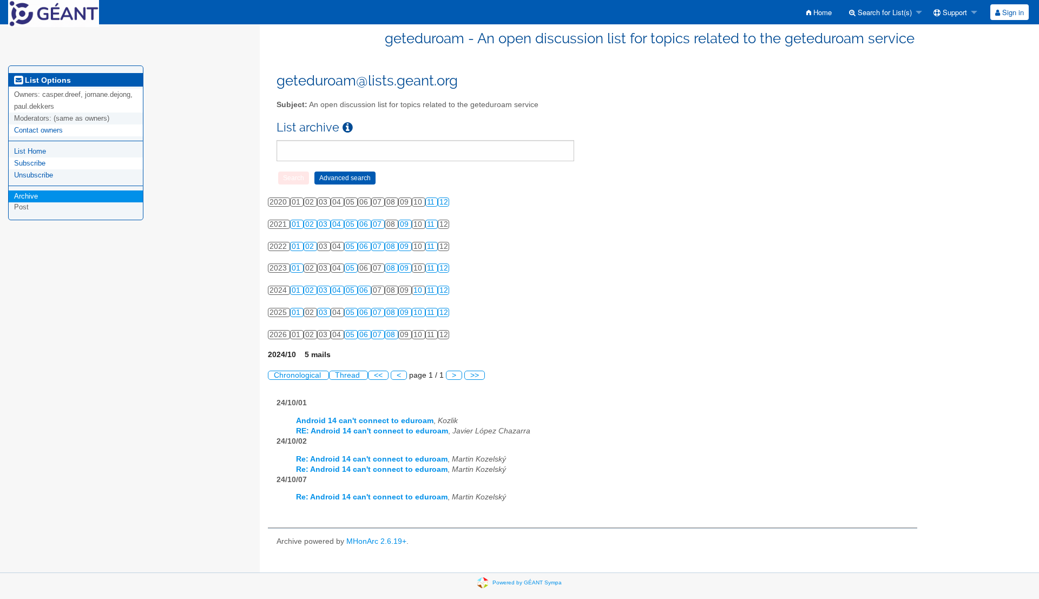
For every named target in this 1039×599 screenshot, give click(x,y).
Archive (26, 196)
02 (310, 224)
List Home (30, 151)
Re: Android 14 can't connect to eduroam (372, 459)
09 (405, 224)
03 (324, 224)
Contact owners (38, 130)
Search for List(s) (884, 12)
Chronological (298, 375)
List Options (47, 80)
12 (443, 202)
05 (351, 224)
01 (297, 224)
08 (391, 246)
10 (418, 290)
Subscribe (29, 163)
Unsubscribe (33, 175)
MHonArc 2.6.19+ (376, 541)
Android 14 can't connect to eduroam (364, 421)
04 (337, 224)
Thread (348, 375)
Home (821, 12)
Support (954, 12)
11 (432, 202)
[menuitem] (819, 12)
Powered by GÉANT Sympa (527, 582)
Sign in (1012, 12)
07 (378, 224)
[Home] (53, 13)
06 (364, 224)
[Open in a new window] (348, 127)
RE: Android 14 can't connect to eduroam (372, 431)
